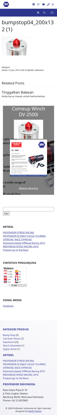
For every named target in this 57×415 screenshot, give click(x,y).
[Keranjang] (38, 12)
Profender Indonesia (34, 70)
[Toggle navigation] (52, 12)
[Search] (44, 12)
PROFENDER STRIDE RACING (18, 232)
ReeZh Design (35, 411)
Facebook (8, 306)
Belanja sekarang (28, 188)
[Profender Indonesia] (6, 4)
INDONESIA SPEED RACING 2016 (20, 246)
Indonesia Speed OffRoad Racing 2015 (24, 243)
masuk (19, 96)
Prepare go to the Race (15, 250)
